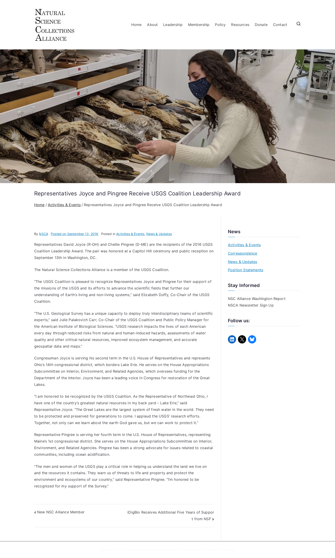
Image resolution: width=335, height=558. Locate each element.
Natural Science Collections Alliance (154, 550)
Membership (199, 24)
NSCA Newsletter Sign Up (251, 305)
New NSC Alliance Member (61, 512)
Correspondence (242, 253)
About (152, 24)
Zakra (207, 550)
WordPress (227, 550)
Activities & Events (130, 234)
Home (136, 24)
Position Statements (245, 270)
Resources (240, 24)
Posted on (74, 234)
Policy (220, 24)
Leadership (173, 24)
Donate (261, 24)
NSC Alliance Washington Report (257, 298)
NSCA (43, 234)
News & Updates (159, 234)
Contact (280, 24)
